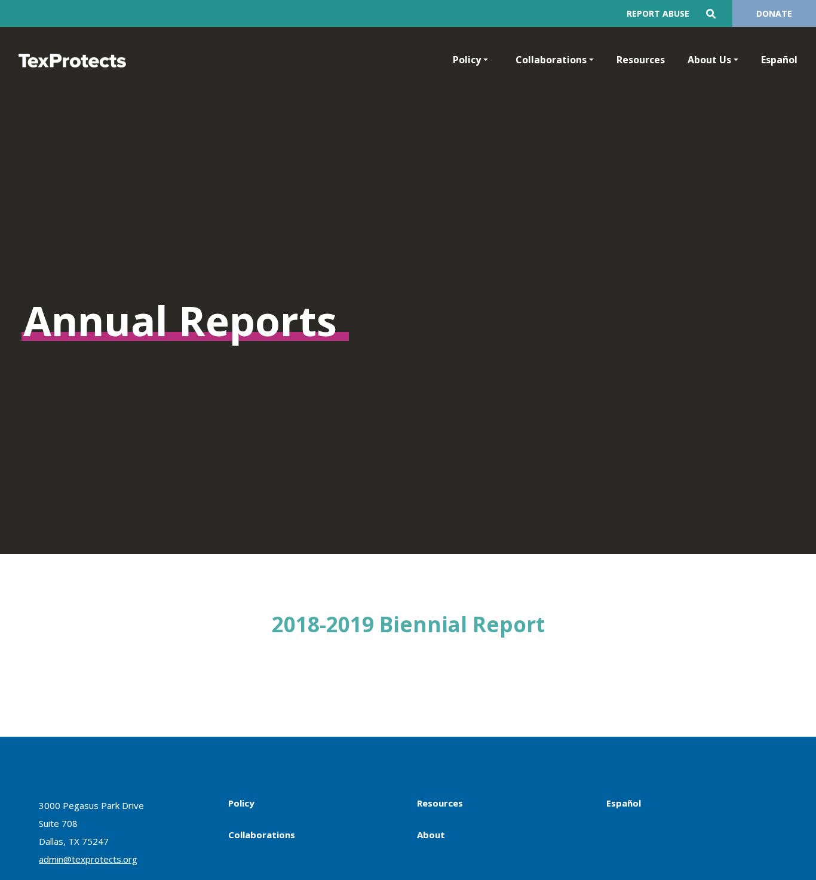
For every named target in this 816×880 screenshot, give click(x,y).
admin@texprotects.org (88, 859)
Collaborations (551, 59)
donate (774, 13)
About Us (709, 59)
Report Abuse (658, 13)
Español (779, 59)
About (431, 835)
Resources (640, 59)
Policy (467, 59)
